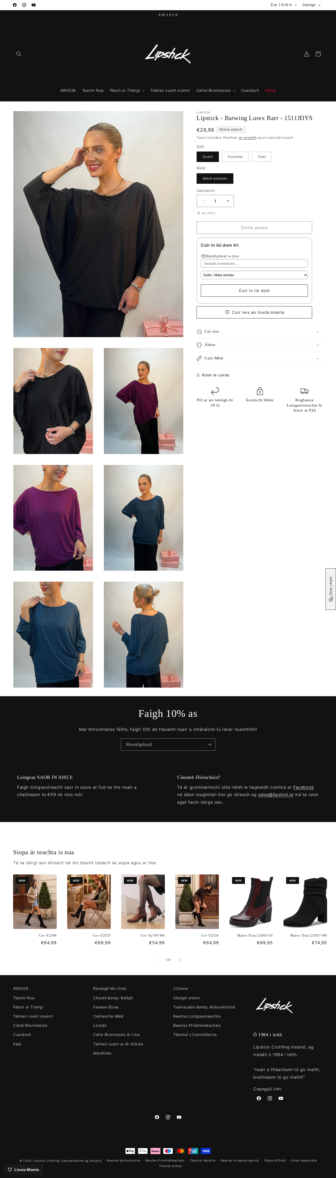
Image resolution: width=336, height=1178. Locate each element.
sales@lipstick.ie (275, 794)
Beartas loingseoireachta (240, 1160)
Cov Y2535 (102, 935)
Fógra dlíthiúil (275, 1160)
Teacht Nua (24, 998)
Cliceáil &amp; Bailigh (113, 998)
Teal (265, 158)
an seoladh (248, 137)
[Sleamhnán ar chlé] (156, 960)
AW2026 (21, 988)
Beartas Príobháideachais (196, 1025)
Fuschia (238, 158)
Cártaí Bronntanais (30, 1025)
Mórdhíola (102, 1053)
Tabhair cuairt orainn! (33, 1016)
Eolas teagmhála (304, 1160)
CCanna (180, 988)
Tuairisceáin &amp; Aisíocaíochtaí (204, 1007)
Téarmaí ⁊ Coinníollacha (195, 1034)
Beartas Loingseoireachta (196, 1016)
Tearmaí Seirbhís (203, 1160)
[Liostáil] (209, 744)
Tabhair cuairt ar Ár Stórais (118, 1044)
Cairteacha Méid (108, 1016)
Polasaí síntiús (170, 1166)
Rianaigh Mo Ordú (110, 988)
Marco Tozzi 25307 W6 (308, 935)
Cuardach (22, 1034)
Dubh (211, 158)
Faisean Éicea (106, 1007)
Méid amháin (218, 179)
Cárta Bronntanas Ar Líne (116, 1034)
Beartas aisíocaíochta (123, 1160)
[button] (19, 54)
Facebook (303, 787)
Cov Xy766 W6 (153, 935)
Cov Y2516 (210, 935)
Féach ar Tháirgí (28, 1007)
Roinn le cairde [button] (215, 374)
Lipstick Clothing (46, 1161)
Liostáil (99, 1025)
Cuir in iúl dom (254, 290)
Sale (17, 1044)
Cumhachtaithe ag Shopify (81, 1161)
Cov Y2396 (48, 935)
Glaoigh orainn (186, 998)
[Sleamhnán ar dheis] (179, 960)
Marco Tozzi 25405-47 (255, 935)
